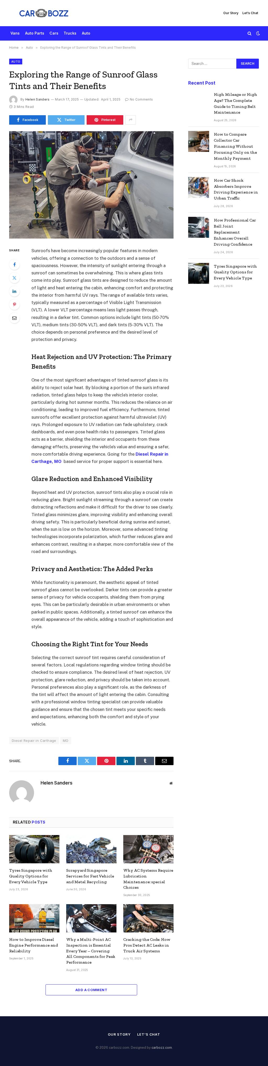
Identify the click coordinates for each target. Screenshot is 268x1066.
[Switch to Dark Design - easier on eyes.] (257, 33)
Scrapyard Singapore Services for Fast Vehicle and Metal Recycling (90, 876)
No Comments (141, 99)
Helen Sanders (37, 99)
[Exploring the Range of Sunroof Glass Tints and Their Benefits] (91, 185)
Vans (15, 33)
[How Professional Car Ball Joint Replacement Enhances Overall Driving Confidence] (198, 227)
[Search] (250, 33)
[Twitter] (14, 278)
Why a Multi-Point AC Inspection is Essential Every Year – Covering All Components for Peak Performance (90, 951)
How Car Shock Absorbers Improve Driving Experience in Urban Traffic (236, 189)
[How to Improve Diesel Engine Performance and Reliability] (34, 918)
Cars (53, 33)
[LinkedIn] (14, 291)
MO (66, 740)
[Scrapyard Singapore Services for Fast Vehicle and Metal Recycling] (91, 849)
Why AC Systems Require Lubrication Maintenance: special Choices (148, 879)
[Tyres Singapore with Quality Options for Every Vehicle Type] (34, 849)
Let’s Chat (250, 13)
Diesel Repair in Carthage (34, 740)
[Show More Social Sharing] (130, 120)
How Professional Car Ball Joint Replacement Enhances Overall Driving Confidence (235, 232)
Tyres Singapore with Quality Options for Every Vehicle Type (30, 876)
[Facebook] (14, 264)
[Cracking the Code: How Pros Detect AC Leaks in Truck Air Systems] (148, 918)
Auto (86, 33)
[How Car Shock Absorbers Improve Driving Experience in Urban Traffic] (198, 187)
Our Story (230, 13)
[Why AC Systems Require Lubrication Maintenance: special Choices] (148, 849)
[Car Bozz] (44, 13)
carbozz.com (162, 1048)
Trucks (70, 33)
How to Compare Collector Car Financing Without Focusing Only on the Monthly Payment (235, 146)
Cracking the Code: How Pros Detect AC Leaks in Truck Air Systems (146, 945)
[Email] (14, 318)
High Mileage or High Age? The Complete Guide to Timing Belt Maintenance (235, 103)
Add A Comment (91, 990)
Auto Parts (34, 33)
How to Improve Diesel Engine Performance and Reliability (33, 945)
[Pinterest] (14, 304)
